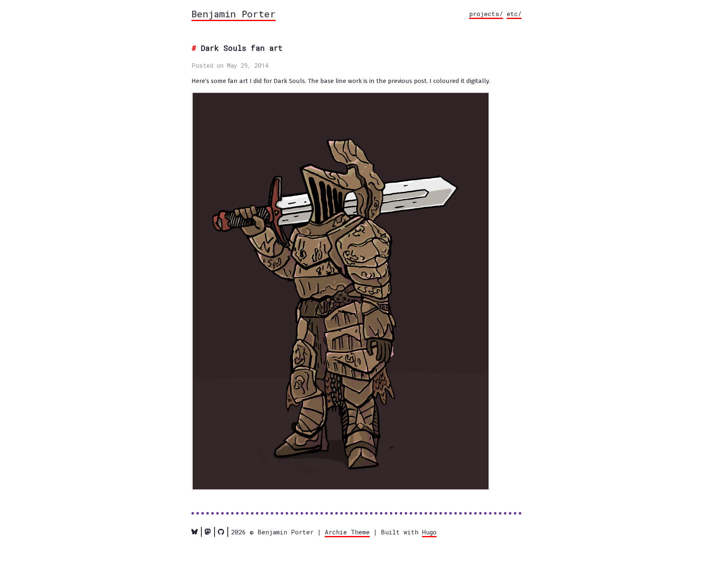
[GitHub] (221, 532)
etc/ (514, 13)
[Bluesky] (194, 532)
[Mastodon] (208, 532)
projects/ (486, 13)
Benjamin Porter (233, 13)
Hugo (429, 532)
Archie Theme (347, 532)
